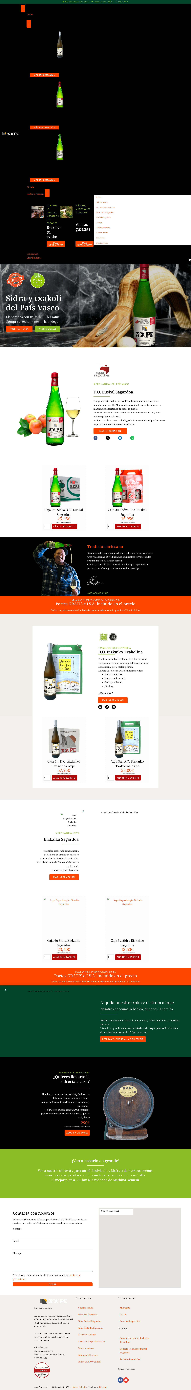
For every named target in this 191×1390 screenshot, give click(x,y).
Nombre (17, 1228)
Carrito (123, 1314)
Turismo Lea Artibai (130, 1359)
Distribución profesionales (91, 1341)
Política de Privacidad (89, 1361)
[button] (140, 99)
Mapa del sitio (79, 1386)
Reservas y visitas (87, 1334)
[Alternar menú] (23, 8)
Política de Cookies (87, 1354)
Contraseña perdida (130, 1321)
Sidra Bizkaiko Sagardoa (90, 1327)
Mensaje (17, 1253)
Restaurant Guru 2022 (42, 1368)
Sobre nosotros (86, 1348)
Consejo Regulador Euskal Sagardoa (133, 1350)
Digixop (103, 1386)
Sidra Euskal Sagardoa (89, 1321)
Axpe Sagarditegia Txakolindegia (42, 1375)
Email (16, 1240)
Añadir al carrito (64, 526)
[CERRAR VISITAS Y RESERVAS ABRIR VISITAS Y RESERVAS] (47, 193)
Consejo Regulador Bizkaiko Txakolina (134, 1339)
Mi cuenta (125, 1307)
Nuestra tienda (85, 1307)
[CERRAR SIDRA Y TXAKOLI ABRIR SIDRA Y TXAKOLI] (29, 24)
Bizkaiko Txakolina (87, 1314)
